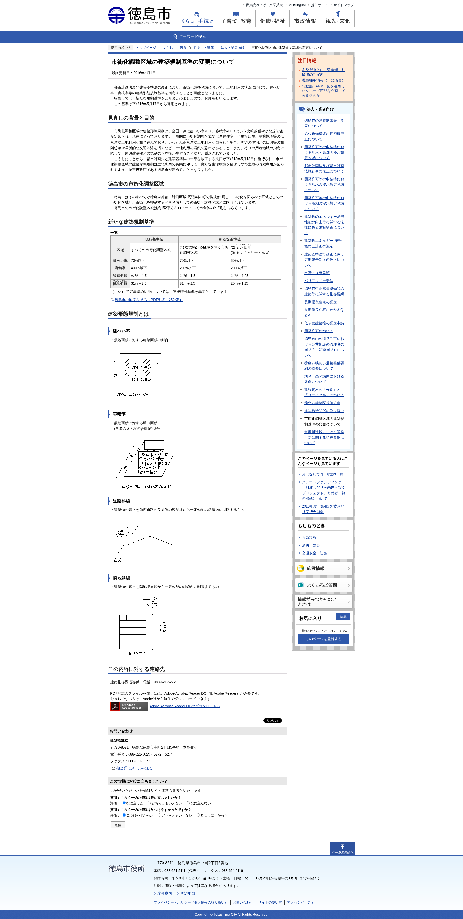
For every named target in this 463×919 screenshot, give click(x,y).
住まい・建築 (204, 47)
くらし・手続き (175, 47)
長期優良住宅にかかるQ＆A (323, 312)
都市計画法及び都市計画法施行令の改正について (324, 168)
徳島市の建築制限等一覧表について (324, 123)
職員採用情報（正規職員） (323, 80)
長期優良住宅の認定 (320, 302)
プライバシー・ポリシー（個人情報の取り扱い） (191, 902)
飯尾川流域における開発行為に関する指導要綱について (324, 437)
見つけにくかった (214, 815)
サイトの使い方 (270, 902)
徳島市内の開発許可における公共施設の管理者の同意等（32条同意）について (324, 347)
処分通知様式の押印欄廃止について (324, 136)
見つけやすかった (139, 815)
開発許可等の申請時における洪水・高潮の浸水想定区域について (324, 152)
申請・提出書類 (317, 273)
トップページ (146, 47)
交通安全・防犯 (314, 553)
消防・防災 (311, 545)
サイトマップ (344, 5)
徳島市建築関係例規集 (322, 403)
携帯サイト (319, 5)
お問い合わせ (243, 902)
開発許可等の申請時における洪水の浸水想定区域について (324, 184)
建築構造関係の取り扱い (324, 411)
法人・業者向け (233, 47)
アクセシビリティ (300, 902)
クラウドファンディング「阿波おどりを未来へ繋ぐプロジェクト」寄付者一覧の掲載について (323, 490)
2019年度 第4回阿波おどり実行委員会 (323, 509)
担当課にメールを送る (134, 768)
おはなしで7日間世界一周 (323, 474)
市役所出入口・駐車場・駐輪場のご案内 (323, 72)
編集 (343, 617)
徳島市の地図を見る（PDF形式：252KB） (149, 300)
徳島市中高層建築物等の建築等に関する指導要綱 (324, 291)
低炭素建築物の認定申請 (324, 323)
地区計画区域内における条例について (324, 379)
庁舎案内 (164, 893)
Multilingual (297, 5)
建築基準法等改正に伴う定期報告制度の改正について (324, 259)
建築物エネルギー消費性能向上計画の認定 (324, 243)
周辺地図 (188, 893)
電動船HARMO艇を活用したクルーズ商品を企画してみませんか (323, 90)
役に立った (134, 803)
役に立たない (201, 803)
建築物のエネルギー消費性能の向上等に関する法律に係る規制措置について (324, 224)
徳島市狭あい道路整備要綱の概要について (324, 366)
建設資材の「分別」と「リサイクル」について (324, 392)
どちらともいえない (167, 803)
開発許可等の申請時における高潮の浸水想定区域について (324, 203)
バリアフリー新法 (318, 281)
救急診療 (309, 537)
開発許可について (318, 331)
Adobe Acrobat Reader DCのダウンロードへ (185, 706)
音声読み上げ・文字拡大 (264, 5)
